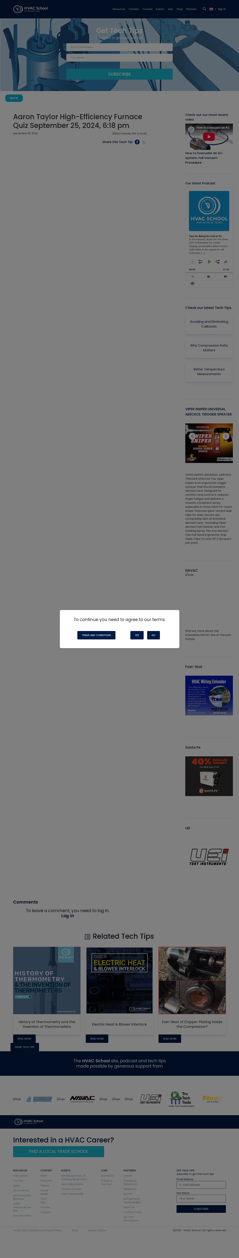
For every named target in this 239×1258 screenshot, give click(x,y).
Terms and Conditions (96, 635)
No (153, 635)
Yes (137, 635)
